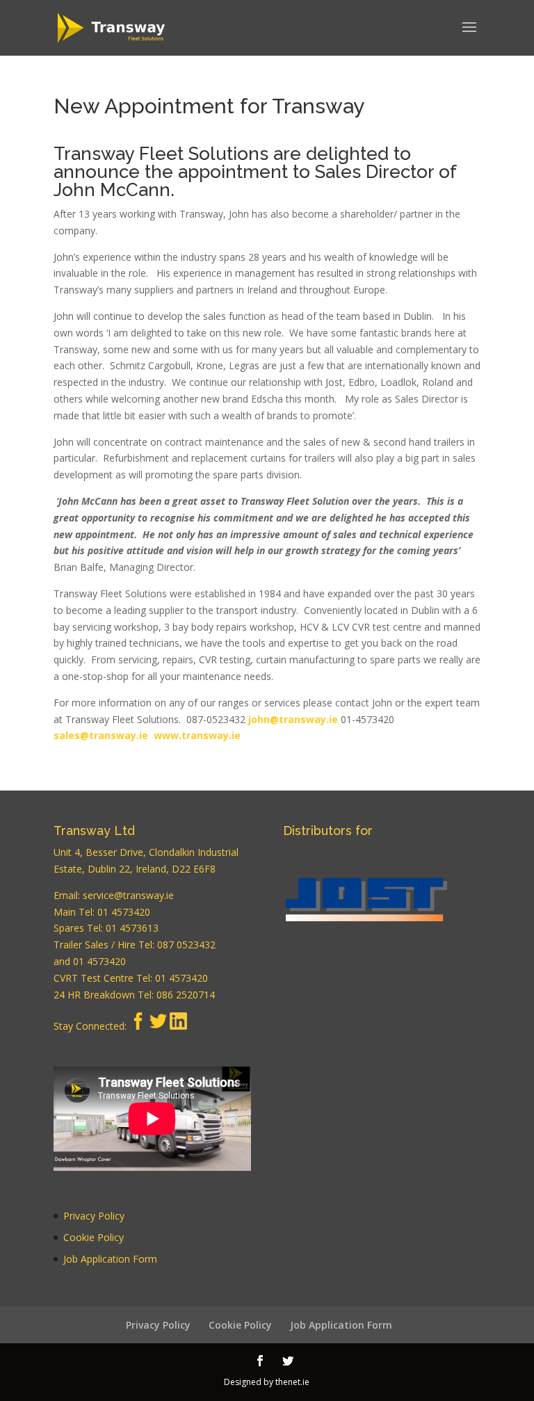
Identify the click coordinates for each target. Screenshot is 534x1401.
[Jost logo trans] (366, 907)
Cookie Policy (93, 1237)
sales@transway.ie (101, 735)
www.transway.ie (197, 735)
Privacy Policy (93, 1215)
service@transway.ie (128, 895)
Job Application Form (110, 1258)
